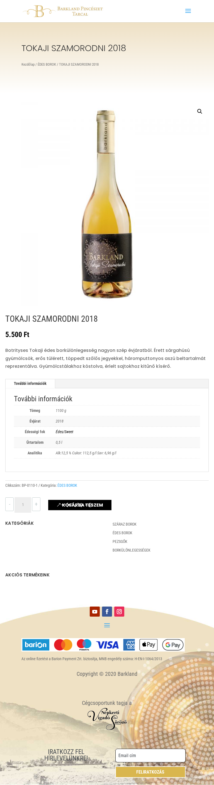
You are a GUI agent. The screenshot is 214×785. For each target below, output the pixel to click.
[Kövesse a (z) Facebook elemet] (107, 612)
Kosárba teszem (82, 505)
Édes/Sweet (64, 432)
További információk (30, 383)
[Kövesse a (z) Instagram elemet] (119, 612)
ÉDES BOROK (47, 64)
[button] (200, 111)
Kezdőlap (28, 64)
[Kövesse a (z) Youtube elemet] (95, 612)
